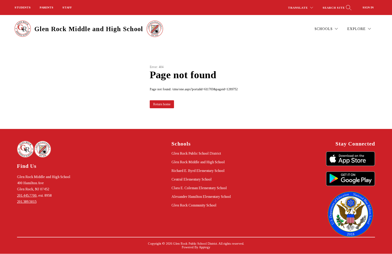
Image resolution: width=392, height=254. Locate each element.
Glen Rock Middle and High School (198, 162)
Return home (162, 104)
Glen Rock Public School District (196, 153)
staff (67, 7)
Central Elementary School (192, 179)
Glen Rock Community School (194, 205)
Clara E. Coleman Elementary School (199, 188)
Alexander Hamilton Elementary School (201, 197)
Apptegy (204, 247)
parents (46, 7)
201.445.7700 (27, 195)
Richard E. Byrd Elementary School (198, 171)
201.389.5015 (27, 202)
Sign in (368, 7)
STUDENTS (23, 7)
